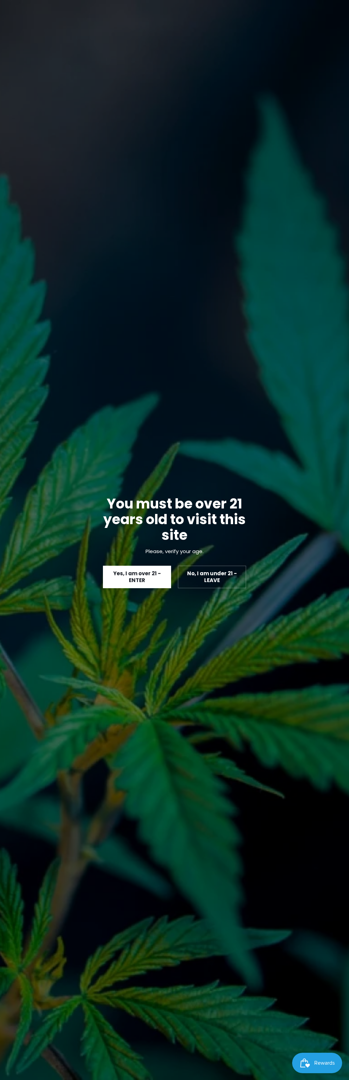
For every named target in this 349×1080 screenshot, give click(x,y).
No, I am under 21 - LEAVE (212, 577)
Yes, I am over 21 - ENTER (137, 577)
